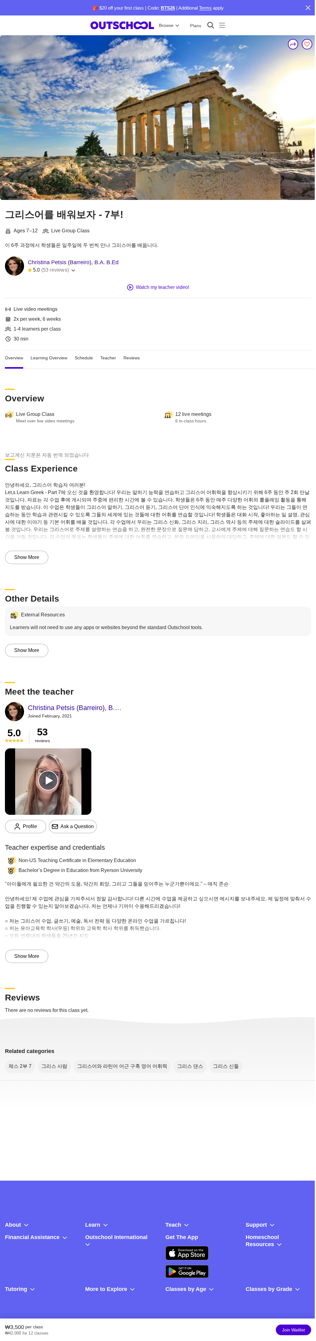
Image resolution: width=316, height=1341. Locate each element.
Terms (205, 8)
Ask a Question (77, 826)
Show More (26, 557)
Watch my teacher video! (162, 287)
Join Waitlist (293, 1329)
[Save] (307, 44)
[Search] (211, 25)
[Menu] (222, 25)
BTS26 (168, 8)
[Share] (293, 44)
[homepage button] (122, 25)
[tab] (14, 357)
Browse (166, 25)
